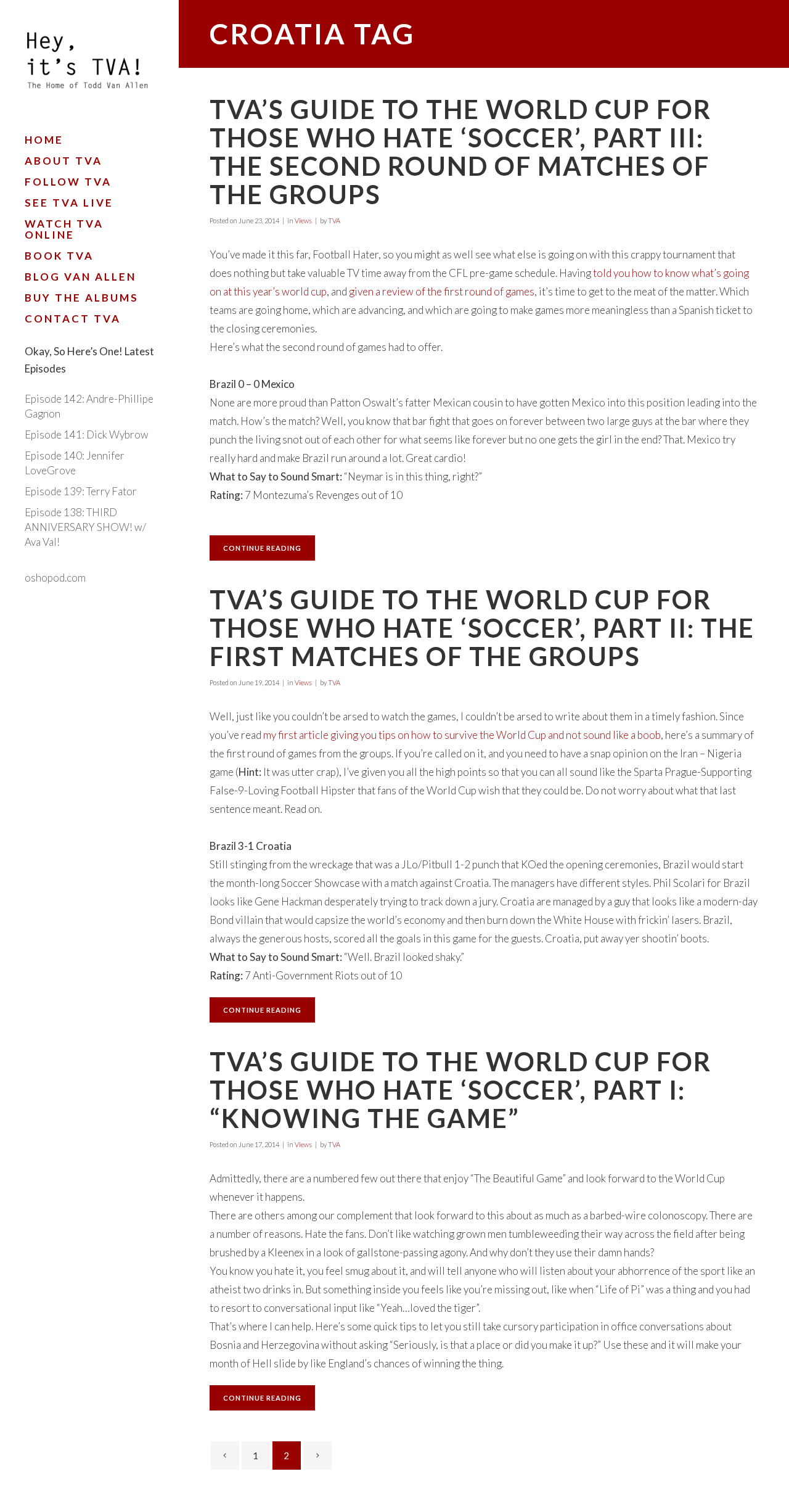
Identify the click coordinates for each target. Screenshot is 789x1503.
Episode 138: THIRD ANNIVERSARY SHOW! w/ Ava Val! (85, 527)
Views (303, 220)
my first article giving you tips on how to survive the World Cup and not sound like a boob (462, 734)
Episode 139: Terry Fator (81, 491)
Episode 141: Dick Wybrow (87, 434)
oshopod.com (55, 577)
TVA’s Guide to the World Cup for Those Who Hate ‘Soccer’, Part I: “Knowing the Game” (460, 1090)
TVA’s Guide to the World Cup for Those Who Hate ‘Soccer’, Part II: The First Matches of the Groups (482, 628)
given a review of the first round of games (441, 291)
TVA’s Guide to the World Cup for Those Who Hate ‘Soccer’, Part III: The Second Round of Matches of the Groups (460, 152)
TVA (334, 220)
